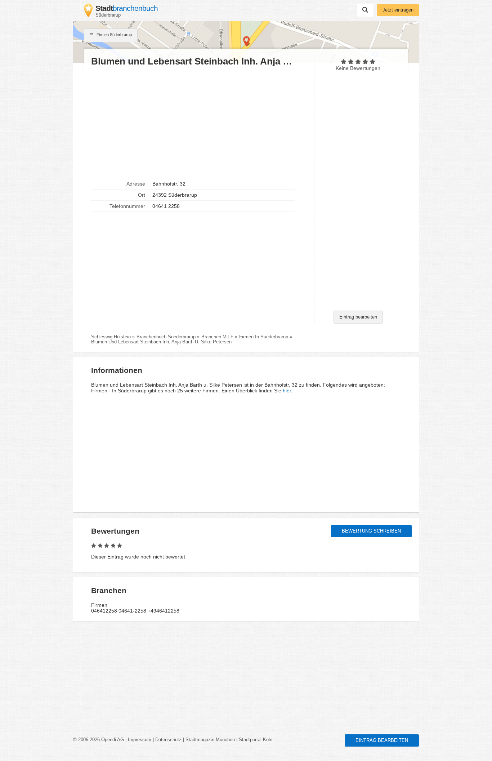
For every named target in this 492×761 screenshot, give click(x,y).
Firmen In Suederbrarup (263, 336)
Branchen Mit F (217, 336)
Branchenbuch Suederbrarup (166, 336)
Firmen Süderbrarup (113, 34)
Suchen (365, 10)
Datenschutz (168, 739)
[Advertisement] (199, 122)
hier (287, 390)
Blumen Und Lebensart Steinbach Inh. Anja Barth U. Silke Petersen (161, 341)
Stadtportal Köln (255, 739)
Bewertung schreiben (371, 531)
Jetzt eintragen (398, 10)
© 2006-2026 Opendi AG (98, 739)
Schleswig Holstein (111, 336)
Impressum (139, 739)
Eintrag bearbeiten (358, 317)
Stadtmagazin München (210, 739)
